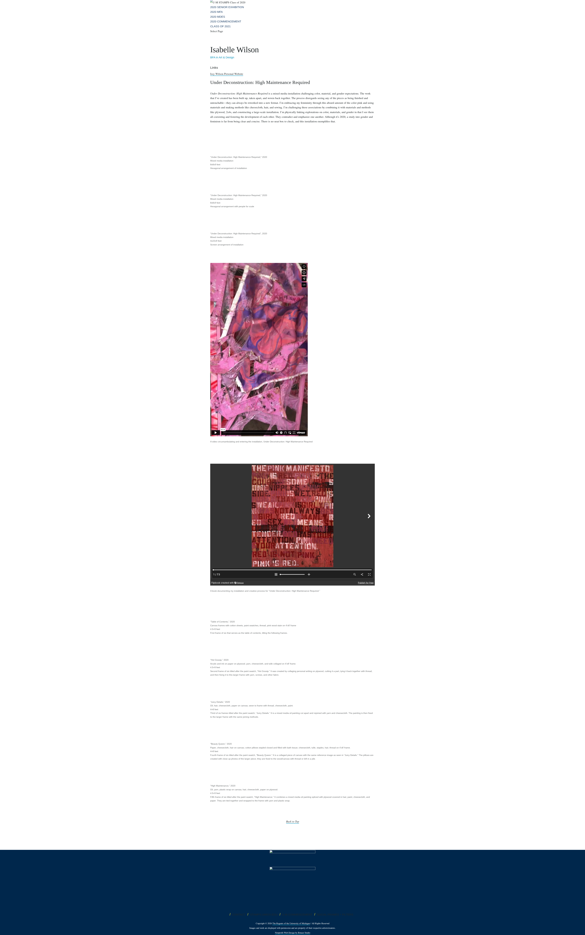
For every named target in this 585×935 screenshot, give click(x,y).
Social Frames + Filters (335, 914)
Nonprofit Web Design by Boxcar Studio (292, 932)
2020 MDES (217, 16)
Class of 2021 (220, 26)
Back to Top (292, 821)
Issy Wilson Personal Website (226, 74)
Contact (238, 914)
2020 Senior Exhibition (227, 7)
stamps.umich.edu (263, 914)
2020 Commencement (225, 21)
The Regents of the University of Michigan (291, 923)
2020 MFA (216, 11)
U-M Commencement (297, 914)
